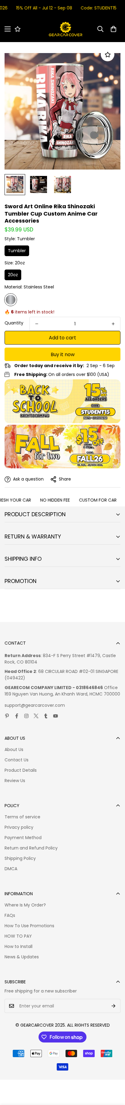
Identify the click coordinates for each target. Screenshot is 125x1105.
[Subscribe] (113, 1006)
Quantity (14, 323)
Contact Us (17, 760)
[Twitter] (36, 715)
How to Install (18, 946)
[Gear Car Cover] (65, 29)
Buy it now (63, 354)
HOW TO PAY (18, 936)
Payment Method (23, 838)
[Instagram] (26, 715)
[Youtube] (55, 715)
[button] (113, 29)
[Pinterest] (7, 715)
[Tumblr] (46, 715)
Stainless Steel (11, 300)
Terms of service (22, 817)
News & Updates (22, 957)
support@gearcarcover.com (35, 705)
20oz (13, 275)
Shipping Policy (20, 858)
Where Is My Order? (25, 905)
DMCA (11, 869)
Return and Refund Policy (31, 848)
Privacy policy (19, 827)
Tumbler (17, 251)
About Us (14, 749)
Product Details (21, 770)
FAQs (10, 915)
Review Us (15, 781)
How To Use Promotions (29, 926)
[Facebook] (17, 715)
